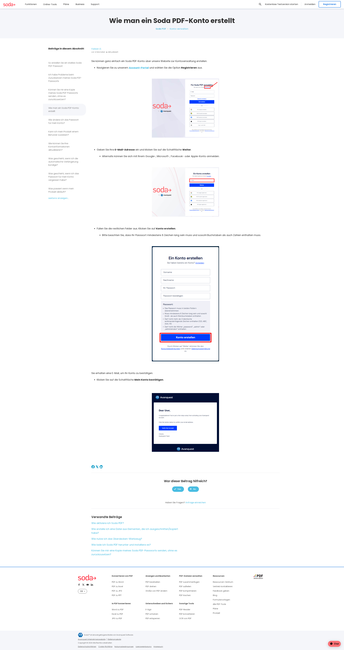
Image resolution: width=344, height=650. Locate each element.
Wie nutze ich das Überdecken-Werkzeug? (116, 538)
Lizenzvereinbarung (143, 646)
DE (81, 591)
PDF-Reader (184, 609)
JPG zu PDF (117, 618)
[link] (260, 4)
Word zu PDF (117, 609)
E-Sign (148, 609)
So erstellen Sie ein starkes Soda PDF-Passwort (65, 64)
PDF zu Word (117, 582)
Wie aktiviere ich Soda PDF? (107, 523)
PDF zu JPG (117, 591)
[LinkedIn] (101, 466)
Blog (215, 595)
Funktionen (31, 4)
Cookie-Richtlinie (105, 646)
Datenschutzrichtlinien (87, 646)
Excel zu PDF (117, 614)
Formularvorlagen (221, 599)
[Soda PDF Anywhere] (87, 577)
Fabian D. (96, 48)
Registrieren (329, 4)
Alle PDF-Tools (219, 604)
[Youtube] (87, 584)
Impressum (158, 646)
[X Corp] (97, 466)
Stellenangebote (114, 639)
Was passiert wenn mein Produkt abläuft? (61, 190)
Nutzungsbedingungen (124, 646)
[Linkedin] (92, 584)
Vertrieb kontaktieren (223, 586)
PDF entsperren (153, 618)
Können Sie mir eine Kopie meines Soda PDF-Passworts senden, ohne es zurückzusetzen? (63, 94)
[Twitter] (83, 584)
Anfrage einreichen (195, 502)
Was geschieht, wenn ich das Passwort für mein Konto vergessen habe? (63, 177)
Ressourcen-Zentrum (223, 582)
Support (95, 4)
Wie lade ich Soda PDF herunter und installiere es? (121, 544)
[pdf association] (258, 577)
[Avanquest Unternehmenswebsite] (80, 635)
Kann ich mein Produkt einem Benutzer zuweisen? (63, 133)
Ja (178, 489)
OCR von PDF (185, 618)
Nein (193, 489)
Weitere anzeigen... (58, 198)
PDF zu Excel (117, 586)
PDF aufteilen (185, 586)
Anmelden (309, 4)
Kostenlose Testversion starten (281, 4)
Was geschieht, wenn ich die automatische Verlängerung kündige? (63, 161)
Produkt (216, 613)
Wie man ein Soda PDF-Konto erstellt (63, 109)
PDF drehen (151, 586)
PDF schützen (152, 614)
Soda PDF (161, 28)
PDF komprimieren (187, 591)
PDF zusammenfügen (189, 582)
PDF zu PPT (116, 595)
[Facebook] (93, 466)
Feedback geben (221, 591)
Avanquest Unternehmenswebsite (91, 639)
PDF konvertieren (187, 614)
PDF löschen (185, 595)
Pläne (66, 4)
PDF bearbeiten (153, 582)
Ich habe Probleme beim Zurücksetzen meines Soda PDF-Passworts (65, 78)
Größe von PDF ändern (156, 591)
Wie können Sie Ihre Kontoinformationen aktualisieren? (59, 146)
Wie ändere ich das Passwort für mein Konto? (63, 121)
